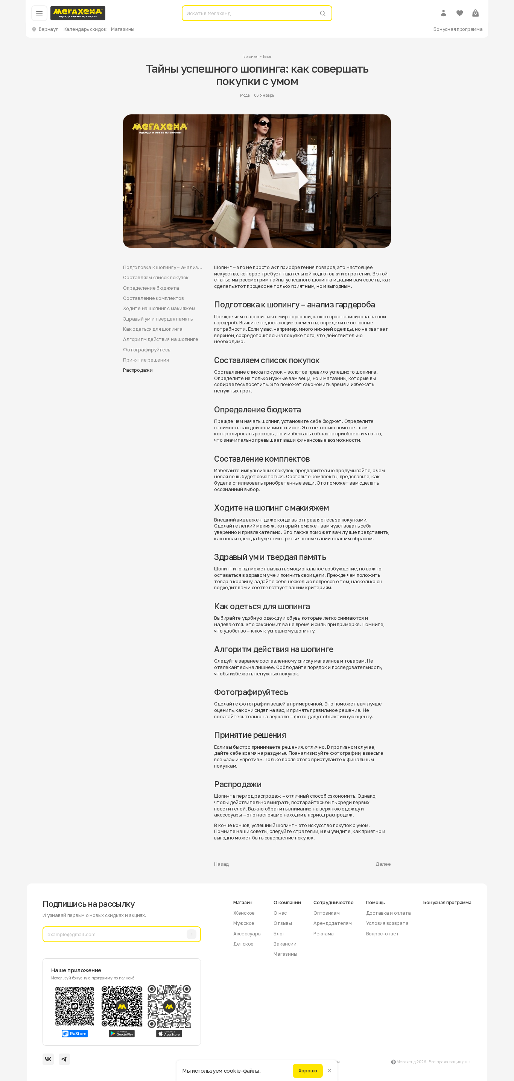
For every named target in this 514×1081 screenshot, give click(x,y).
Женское (244, 913)
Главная (250, 56)
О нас (280, 913)
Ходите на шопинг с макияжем (159, 308)
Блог (267, 56)
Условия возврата (387, 923)
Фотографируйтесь (146, 350)
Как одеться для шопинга (152, 329)
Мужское (243, 923)
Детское (243, 944)
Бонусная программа (457, 29)
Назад (221, 864)
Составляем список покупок (156, 277)
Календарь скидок (85, 29)
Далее (383, 864)
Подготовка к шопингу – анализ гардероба (160, 267)
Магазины (122, 29)
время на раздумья (264, 753)
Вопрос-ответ (382, 933)
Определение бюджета (151, 288)
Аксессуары (247, 933)
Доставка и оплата (388, 913)
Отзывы (283, 923)
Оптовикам (326, 913)
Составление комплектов (153, 298)
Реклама (323, 933)
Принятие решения (146, 360)
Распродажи (137, 370)
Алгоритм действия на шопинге (160, 339)
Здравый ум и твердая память (157, 319)
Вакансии (285, 944)
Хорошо (307, 1070)
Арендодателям (332, 923)
